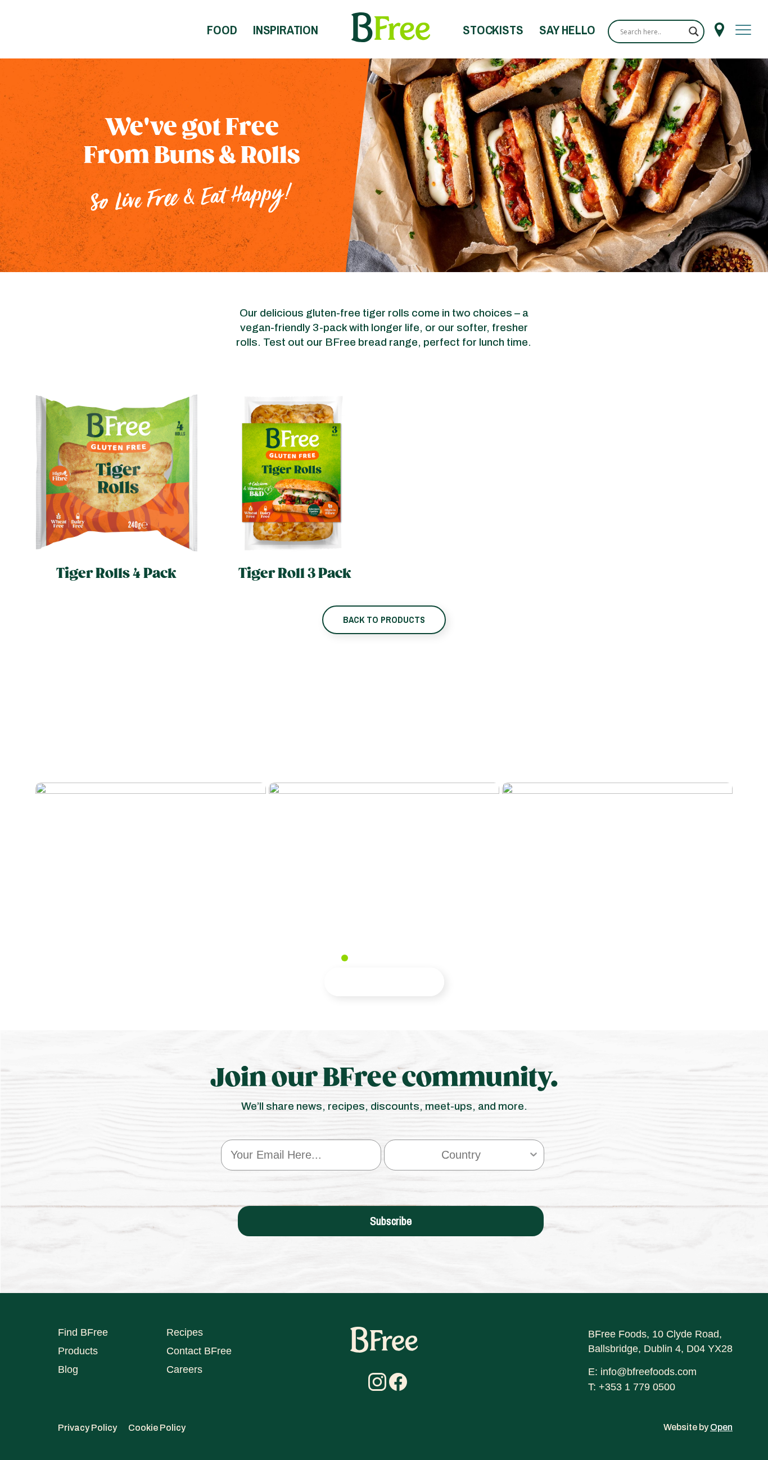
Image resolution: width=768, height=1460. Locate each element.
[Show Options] (533, 1155)
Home (390, 27)
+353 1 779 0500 (637, 1387)
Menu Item (719, 29)
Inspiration (285, 29)
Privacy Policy (87, 1427)
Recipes (184, 1332)
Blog (68, 1369)
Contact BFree (199, 1351)
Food (222, 29)
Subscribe (391, 1220)
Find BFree (83, 1332)
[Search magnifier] (694, 31)
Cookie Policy (157, 1427)
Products (78, 1351)
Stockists (493, 29)
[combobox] (461, 1155)
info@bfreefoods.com (648, 1371)
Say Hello (567, 29)
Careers (184, 1369)
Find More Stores (384, 981)
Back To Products (384, 619)
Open (721, 1427)
